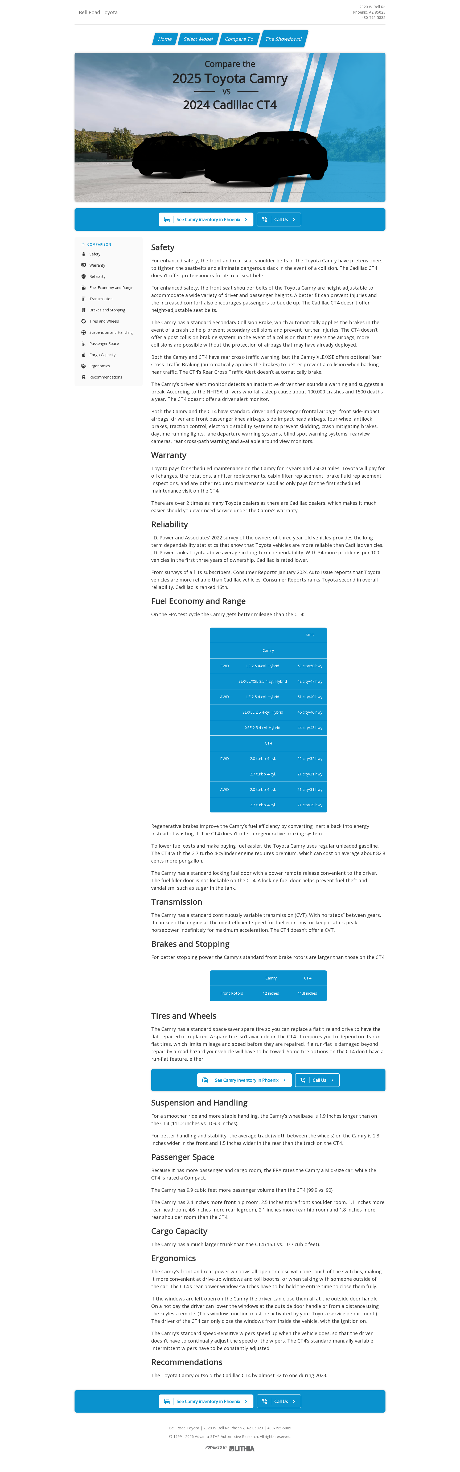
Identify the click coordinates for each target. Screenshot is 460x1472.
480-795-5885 (373, 17)
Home (165, 39)
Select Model (198, 39)
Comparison (99, 244)
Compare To (239, 39)
